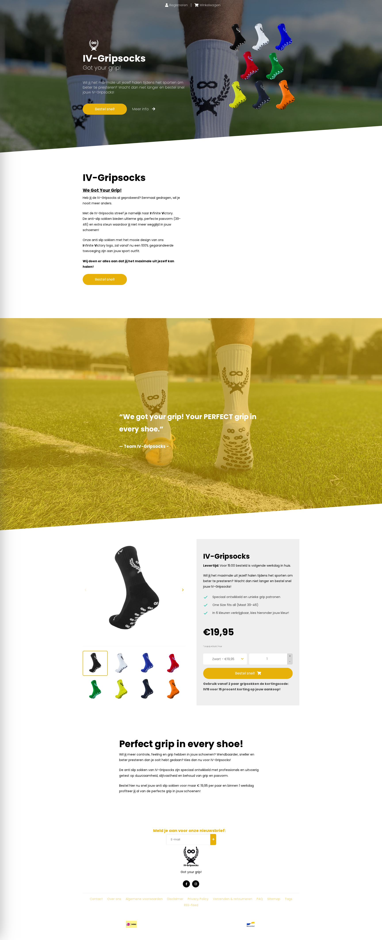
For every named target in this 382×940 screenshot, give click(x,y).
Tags (288, 899)
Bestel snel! (105, 109)
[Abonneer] (213, 839)
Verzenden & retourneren (232, 899)
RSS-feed (191, 905)
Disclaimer (175, 899)
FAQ (260, 899)
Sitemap (273, 899)
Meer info (141, 109)
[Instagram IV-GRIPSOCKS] (195, 883)
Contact (96, 899)
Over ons (114, 899)
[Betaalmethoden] (131, 924)
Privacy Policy (198, 899)
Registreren (178, 5)
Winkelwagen (210, 5)
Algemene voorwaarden (144, 899)
